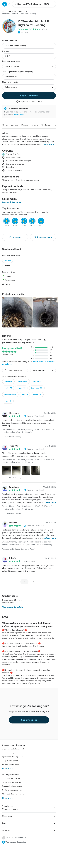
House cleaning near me (11, 782)
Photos (24, 125)
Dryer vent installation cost (13, 749)
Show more (7, 769)
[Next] (34, 581)
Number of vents (10, 82)
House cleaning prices (11, 753)
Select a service (9, 40)
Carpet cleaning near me (12, 786)
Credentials (46, 125)
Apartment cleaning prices (12, 757)
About (5, 125)
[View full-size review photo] (6, 470)
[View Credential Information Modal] (16, 596)
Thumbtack (6, 11)
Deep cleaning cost (10, 761)
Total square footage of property (17, 71)
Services (14, 125)
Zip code (6, 51)
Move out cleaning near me (13, 794)
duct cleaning (19, 11)
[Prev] (24, 581)
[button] (9, 26)
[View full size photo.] (17, 312)
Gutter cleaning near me (12, 790)
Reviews (34, 125)
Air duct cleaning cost (11, 764)
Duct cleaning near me (11, 778)
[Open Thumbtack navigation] (6, 4)
